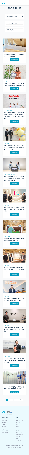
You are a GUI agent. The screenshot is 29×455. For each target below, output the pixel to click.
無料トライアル (19, 420)
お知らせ (18, 436)
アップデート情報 (19, 434)
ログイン (18, 422)
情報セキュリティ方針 (12, 447)
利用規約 (19, 447)
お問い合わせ (5, 432)
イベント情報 (19, 440)
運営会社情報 (8, 445)
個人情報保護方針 (14, 445)
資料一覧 (4, 426)
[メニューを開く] (26, 2)
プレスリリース (19, 432)
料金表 (3, 424)
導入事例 (4, 422)
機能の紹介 (4, 420)
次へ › (21, 400)
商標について (21, 445)
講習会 (17, 426)
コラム (17, 438)
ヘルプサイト (19, 424)
